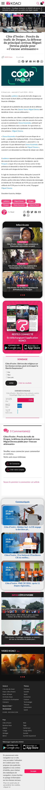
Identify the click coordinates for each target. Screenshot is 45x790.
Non (9, 375)
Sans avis (11, 377)
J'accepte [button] (33, 771)
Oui (9, 372)
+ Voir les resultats (25, 383)
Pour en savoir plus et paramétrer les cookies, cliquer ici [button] (11, 785)
